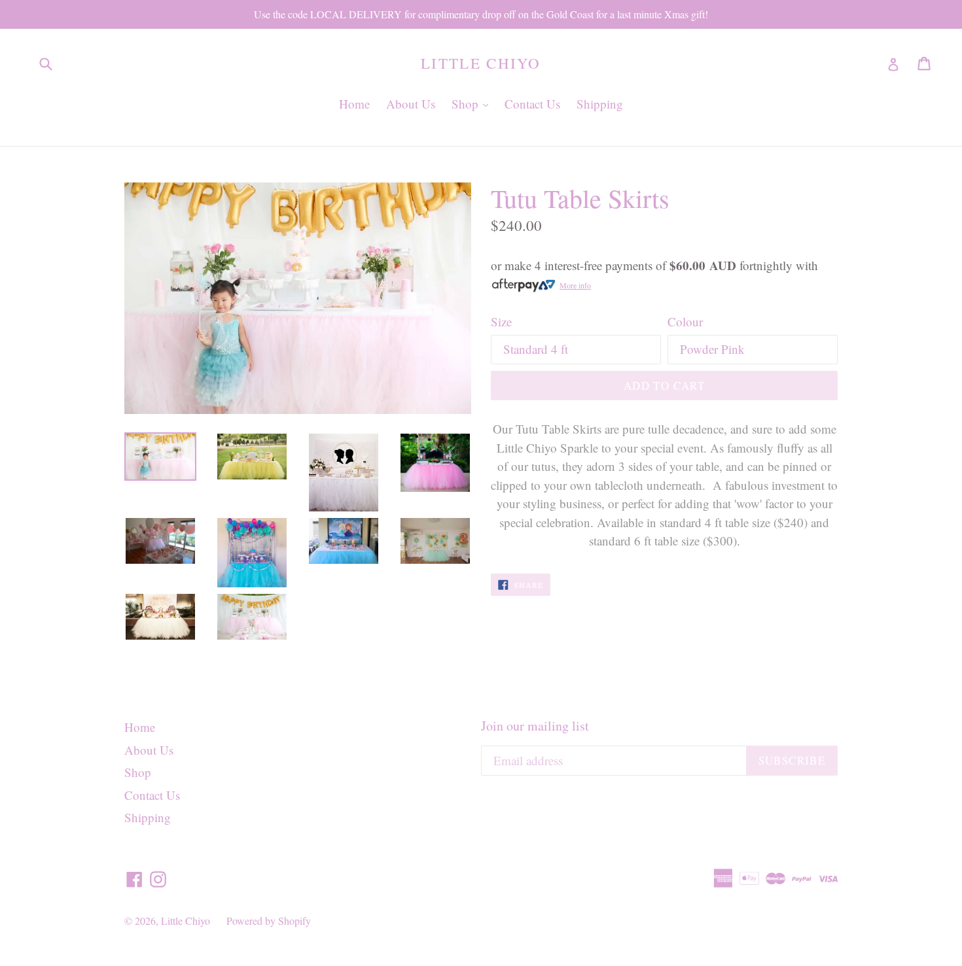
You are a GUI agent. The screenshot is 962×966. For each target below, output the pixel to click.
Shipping (600, 103)
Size (501, 321)
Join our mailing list (535, 726)
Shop (473, 103)
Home (354, 103)
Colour (685, 321)
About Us (410, 103)
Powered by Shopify (268, 920)
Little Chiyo (481, 63)
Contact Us (532, 103)
